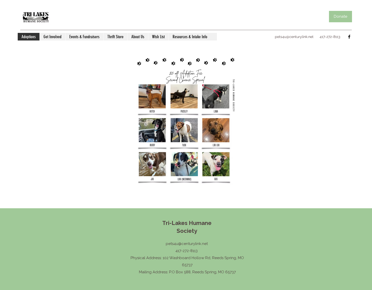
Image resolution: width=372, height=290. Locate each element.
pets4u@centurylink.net (294, 37)
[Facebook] (349, 36)
